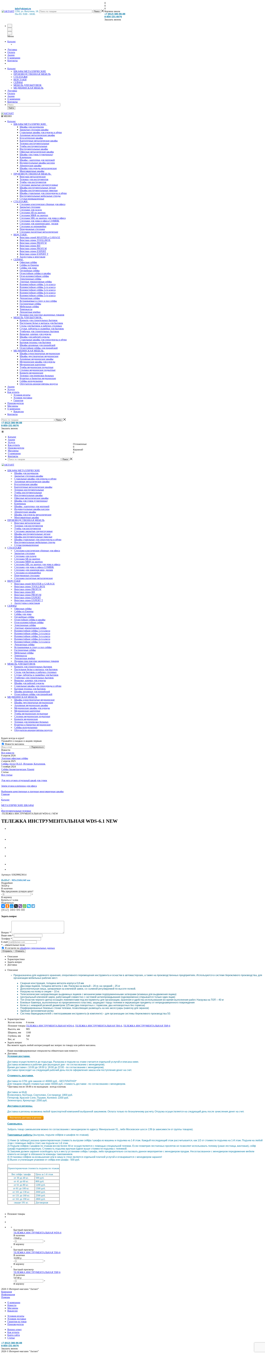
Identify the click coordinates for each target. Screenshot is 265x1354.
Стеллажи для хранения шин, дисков (39, 223)
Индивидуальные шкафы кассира (37, 162)
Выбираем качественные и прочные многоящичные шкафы (32, 791)
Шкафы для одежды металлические (38, 168)
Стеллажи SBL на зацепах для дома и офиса (43, 218)
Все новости (7, 752)
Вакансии (18, 411)
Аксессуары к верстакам (32, 256)
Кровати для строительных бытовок (39, 320)
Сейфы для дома (28, 268)
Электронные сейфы (30, 279)
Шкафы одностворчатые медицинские (40, 353)
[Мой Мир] (11, 906)
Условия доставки (22, 397)
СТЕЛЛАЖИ (20, 77)
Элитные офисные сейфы (14, 758)
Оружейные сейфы (30, 270)
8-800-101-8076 (113, 17)
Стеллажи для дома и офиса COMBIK (39, 221)
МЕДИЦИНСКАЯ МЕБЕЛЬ (28, 88)
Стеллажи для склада (31, 209)
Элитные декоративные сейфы (36, 281)
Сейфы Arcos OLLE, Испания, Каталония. (23, 764)
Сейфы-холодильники (31, 381)
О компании (13, 99)
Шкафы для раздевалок (32, 127)
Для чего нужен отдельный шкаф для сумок (24, 780)
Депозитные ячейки (30, 312)
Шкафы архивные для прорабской (37, 345)
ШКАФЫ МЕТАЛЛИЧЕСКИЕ (29, 71)
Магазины (12, 406)
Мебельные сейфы (29, 306)
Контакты (12, 101)
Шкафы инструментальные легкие (38, 187)
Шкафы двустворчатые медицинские (39, 356)
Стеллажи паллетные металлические (39, 232)
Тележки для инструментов (34, 179)
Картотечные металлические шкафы (39, 140)
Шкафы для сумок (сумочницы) (36, 154)
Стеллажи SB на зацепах (33, 212)
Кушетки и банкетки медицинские (38, 378)
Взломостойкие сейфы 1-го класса (38, 284)
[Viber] (20, 906)
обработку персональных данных (37, 948)
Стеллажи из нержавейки (33, 226)
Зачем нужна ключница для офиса (19, 786)
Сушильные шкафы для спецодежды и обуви (43, 339)
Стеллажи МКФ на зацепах (34, 215)
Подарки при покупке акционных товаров (42, 314)
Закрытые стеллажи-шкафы (34, 129)
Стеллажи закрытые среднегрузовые (39, 185)
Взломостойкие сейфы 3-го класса (38, 290)
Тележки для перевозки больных (37, 375)
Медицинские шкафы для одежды (37, 361)
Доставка (12, 90)
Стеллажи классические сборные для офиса (42, 204)
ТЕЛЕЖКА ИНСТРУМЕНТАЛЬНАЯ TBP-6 (146, 1025)
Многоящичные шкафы (32, 171)
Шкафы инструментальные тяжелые (39, 190)
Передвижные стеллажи (32, 229)
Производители (15, 403)
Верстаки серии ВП (30, 245)
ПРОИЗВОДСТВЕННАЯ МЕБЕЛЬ (32, 74)
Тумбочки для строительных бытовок (39, 331)
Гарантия (18, 400)
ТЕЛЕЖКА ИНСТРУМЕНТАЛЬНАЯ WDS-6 (50, 1025)
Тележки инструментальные (34, 143)
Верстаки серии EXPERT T (34, 254)
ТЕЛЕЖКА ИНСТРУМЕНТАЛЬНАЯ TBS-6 (98, 1025)
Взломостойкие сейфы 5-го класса (38, 295)
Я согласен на (30, 948)
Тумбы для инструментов (33, 182)
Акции (11, 96)
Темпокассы (26, 309)
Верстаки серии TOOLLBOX (35, 240)
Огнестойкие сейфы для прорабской (39, 348)
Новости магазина (14, 744)
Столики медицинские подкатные (38, 370)
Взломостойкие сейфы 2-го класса (38, 287)
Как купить (13, 392)
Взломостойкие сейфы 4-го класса (38, 292)
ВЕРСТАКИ (20, 79)
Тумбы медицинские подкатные (36, 367)
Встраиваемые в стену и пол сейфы (38, 301)
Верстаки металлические (33, 176)
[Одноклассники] (7, 906)
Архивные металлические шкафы (37, 135)
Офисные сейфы (28, 262)
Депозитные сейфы (30, 298)
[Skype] (29, 906)
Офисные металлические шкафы (37, 151)
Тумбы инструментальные (33, 146)
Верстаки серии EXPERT (33, 251)
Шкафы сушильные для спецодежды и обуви (43, 193)
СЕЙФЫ (18, 82)
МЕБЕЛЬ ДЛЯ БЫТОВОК (27, 85)
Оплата (11, 93)
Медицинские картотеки (33, 364)
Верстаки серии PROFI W (33, 243)
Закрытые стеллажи (30, 207)
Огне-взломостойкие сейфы (34, 276)
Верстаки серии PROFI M (33, 248)
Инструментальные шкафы (34, 149)
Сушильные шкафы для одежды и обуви (41, 132)
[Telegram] (33, 906)
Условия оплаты (21, 395)
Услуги (11, 389)
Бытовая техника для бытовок (35, 342)
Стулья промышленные (32, 198)
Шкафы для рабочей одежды (35, 337)
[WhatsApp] (24, 906)
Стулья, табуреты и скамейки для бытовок (42, 328)
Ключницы (25, 157)
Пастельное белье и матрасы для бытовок (41, 323)
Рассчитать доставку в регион (25, 1117)
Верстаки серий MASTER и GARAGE (40, 237)
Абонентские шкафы (30, 165)
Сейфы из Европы (29, 265)
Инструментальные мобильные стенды (40, 196)
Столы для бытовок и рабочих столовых (41, 326)
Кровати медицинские (31, 373)
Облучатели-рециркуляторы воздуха (39, 384)
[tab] (132, 883)
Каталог (11, 41)
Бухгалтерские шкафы (31, 138)
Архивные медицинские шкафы (36, 359)
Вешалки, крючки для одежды (35, 334)
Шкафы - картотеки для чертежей (37, 160)
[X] (16, 906)
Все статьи (6, 775)
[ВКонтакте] (3, 906)
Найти (11, 108)
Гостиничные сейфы (30, 303)
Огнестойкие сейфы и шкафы (35, 273)
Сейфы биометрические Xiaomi (17, 769)
